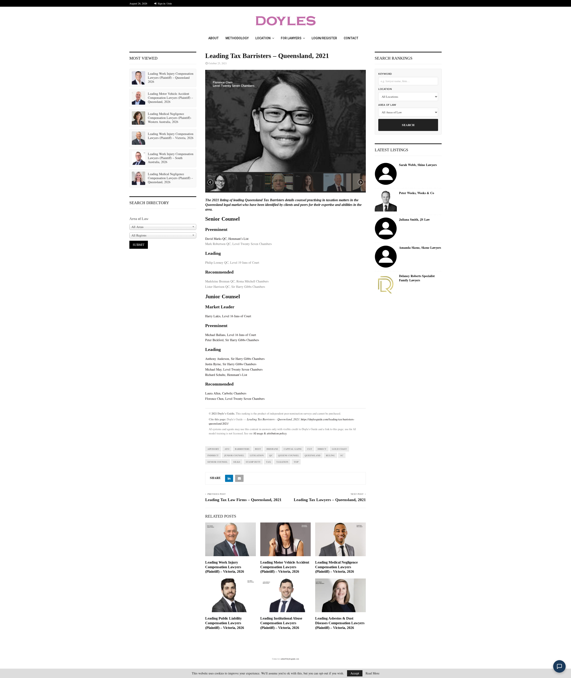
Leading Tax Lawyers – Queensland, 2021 (330, 500)
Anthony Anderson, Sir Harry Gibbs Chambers (235, 359)
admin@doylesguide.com (290, 659)
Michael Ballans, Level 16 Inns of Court (230, 335)
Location (263, 38)
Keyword (385, 74)
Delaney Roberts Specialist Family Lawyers (417, 278)
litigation (257, 455)
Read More (372, 673)
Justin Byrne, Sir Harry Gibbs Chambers (230, 364)
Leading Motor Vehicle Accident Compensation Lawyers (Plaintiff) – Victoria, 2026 (284, 567)
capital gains (293, 448)
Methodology (237, 38)
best (258, 448)
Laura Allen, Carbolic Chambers (225, 393)
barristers (242, 448)
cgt (309, 448)
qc (271, 455)
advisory (213, 448)
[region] (285, 131)
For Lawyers (291, 38)
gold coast (339, 448)
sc (341, 455)
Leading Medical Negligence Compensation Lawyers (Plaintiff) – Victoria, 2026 (336, 567)
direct (322, 448)
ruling (330, 455)
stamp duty (253, 461)
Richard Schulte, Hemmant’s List (226, 375)
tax (268, 461)
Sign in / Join (164, 3)
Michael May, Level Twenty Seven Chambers (234, 369)
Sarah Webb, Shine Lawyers (418, 165)
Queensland (312, 455)
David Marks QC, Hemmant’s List (226, 238)
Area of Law (387, 105)
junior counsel (234, 455)
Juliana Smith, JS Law (414, 219)
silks (236, 461)
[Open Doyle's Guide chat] (559, 666)
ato (227, 448)
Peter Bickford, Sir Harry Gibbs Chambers (232, 340)
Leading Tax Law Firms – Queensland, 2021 (243, 500)
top (296, 461)
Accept (354, 673)
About (213, 38)
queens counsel (288, 455)
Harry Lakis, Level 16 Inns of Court (228, 316)
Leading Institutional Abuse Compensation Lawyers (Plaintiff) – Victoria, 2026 (281, 623)
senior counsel (217, 461)
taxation (282, 461)
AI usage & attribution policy (269, 433)
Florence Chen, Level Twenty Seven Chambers (235, 398)
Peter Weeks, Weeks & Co (416, 193)
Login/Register (324, 38)
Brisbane (272, 448)
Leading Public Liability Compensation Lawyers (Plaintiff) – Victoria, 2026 (224, 623)
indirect (213, 455)
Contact (351, 38)
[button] (220, 182)
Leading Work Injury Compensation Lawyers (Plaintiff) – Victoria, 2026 (224, 567)
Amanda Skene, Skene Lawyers (420, 247)
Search (408, 125)
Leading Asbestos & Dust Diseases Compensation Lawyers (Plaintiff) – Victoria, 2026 (339, 623)
